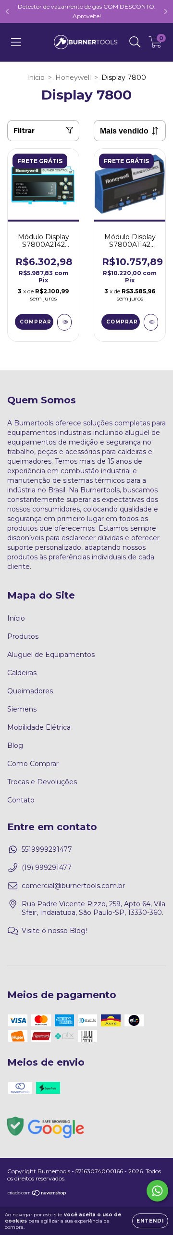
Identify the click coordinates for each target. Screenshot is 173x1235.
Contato (21, 800)
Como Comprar (33, 763)
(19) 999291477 (47, 867)
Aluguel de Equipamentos (51, 654)
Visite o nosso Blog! (54, 930)
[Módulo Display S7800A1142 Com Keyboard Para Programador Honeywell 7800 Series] (151, 322)
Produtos (22, 636)
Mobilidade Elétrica (39, 727)
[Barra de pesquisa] (135, 42)
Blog (15, 745)
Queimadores (30, 691)
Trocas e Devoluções (42, 782)
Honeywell (73, 77)
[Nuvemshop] (37, 1193)
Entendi (150, 1221)
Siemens (22, 709)
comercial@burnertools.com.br (73, 885)
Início (36, 77)
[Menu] (16, 42)
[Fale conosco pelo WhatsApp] (157, 1191)
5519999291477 (47, 849)
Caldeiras (22, 672)
